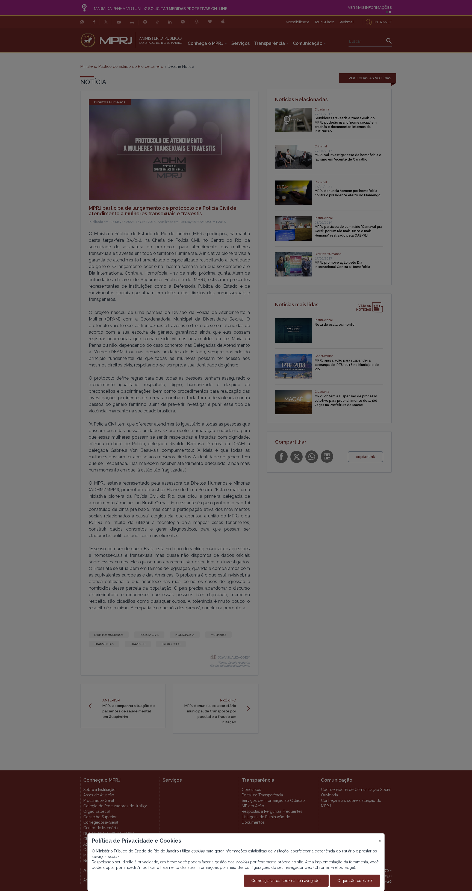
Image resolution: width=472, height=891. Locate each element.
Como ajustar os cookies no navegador (286, 880)
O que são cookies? (355, 880)
